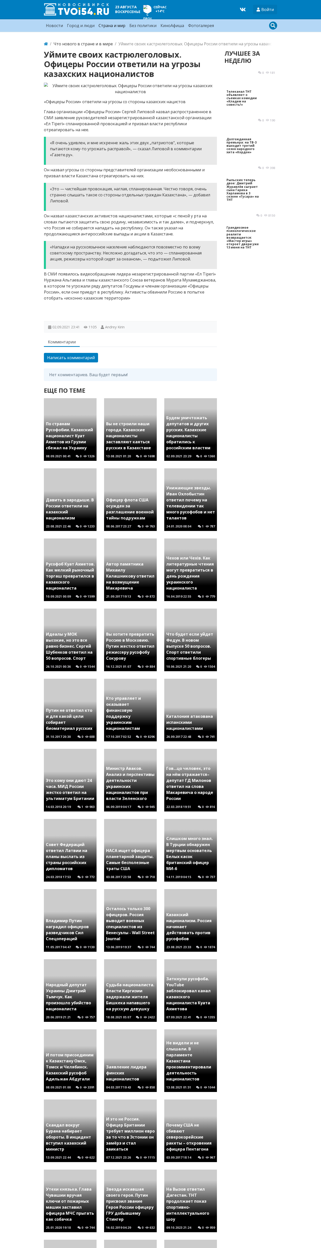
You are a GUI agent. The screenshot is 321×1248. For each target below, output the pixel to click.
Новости (54, 25)
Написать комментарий (71, 357)
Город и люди (81, 25)
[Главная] (46, 44)
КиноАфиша (172, 25)
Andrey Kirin (115, 327)
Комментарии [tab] (62, 342)
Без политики (142, 25)
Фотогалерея (201, 25)
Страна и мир (112, 25)
